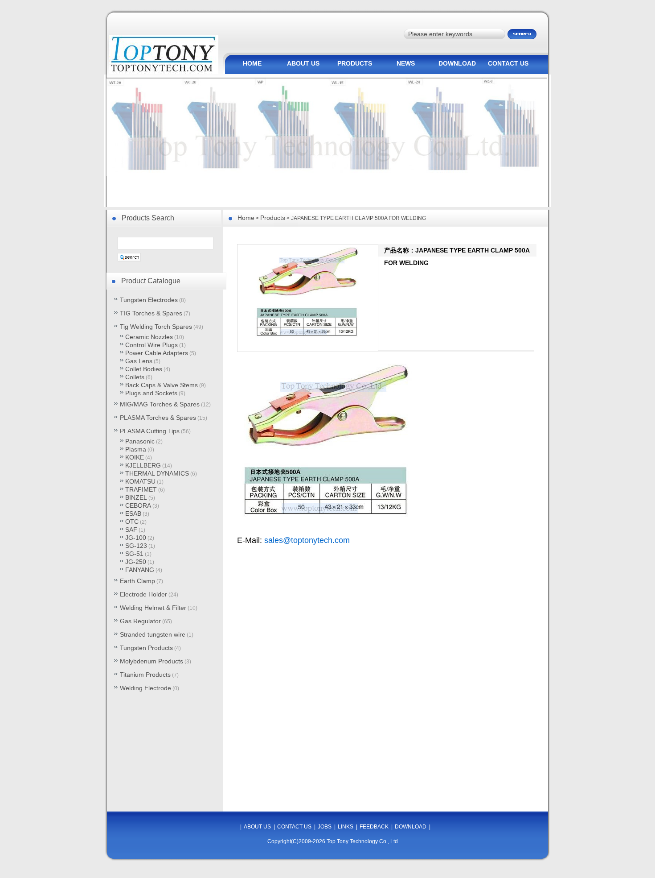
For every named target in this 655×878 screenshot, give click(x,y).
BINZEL (136, 497)
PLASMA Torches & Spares (158, 417)
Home (245, 217)
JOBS (325, 827)
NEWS (406, 63)
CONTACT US (508, 63)
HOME (252, 63)
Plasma (135, 449)
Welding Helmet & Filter (153, 607)
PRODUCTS (354, 63)
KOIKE (134, 457)
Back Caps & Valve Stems (161, 385)
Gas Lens (138, 360)
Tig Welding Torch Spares (156, 326)
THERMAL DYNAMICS (157, 473)
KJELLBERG (143, 465)
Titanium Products (145, 674)
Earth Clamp (137, 580)
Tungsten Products (146, 647)
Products (272, 217)
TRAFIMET (141, 489)
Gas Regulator (140, 621)
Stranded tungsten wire (152, 634)
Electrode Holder (143, 594)
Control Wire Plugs (151, 344)
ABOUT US (303, 63)
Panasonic (140, 441)
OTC (132, 521)
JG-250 (135, 561)
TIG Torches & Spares (151, 313)
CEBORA (138, 505)
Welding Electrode (145, 688)
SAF (131, 529)
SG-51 (134, 553)
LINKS (345, 827)
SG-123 (136, 545)
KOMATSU (140, 481)
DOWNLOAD (457, 63)
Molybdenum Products (151, 661)
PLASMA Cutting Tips (150, 431)
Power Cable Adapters (156, 352)
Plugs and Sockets (151, 393)
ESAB (133, 513)
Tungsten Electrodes (149, 299)
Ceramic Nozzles (149, 336)
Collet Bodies (143, 369)
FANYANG (139, 569)
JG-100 (135, 537)
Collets (134, 377)
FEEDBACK (374, 827)
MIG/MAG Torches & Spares (160, 404)
